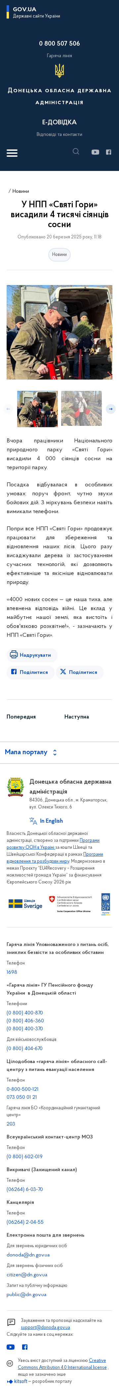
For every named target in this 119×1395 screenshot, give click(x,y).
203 (11, 1124)
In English (51, 821)
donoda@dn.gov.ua (28, 1255)
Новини (21, 191)
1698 (12, 972)
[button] (78, 151)
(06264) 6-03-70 (25, 1189)
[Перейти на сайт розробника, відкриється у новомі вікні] (17, 1381)
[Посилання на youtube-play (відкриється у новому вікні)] (95, 152)
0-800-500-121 (23, 1089)
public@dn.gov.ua (26, 1294)
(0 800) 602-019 (25, 1157)
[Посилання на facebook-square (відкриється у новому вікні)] (108, 152)
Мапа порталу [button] (26, 752)
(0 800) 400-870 (25, 1013)
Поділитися (34, 672)
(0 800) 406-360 (25, 1021)
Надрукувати (35, 655)
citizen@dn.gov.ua (27, 1275)
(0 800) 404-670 (25, 1048)
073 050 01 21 (22, 1097)
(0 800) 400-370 (25, 1029)
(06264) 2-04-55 (25, 1222)
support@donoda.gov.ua (45, 1327)
